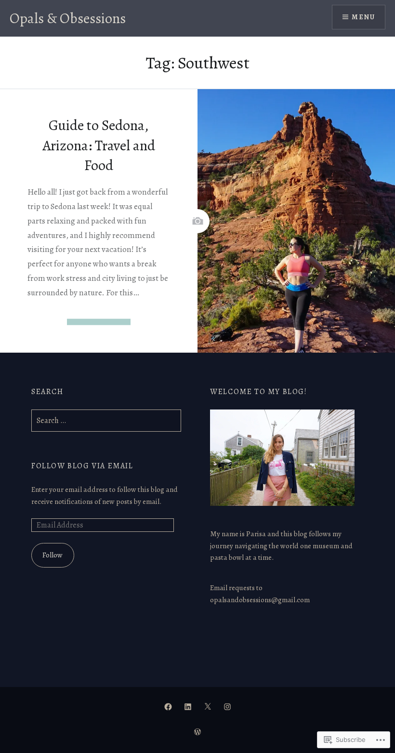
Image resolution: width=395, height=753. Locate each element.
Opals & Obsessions (68, 18)
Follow (52, 555)
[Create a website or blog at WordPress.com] (197, 732)
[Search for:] (106, 420)
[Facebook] (168, 706)
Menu (363, 17)
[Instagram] (227, 706)
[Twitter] (207, 706)
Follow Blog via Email (82, 466)
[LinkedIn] (188, 706)
